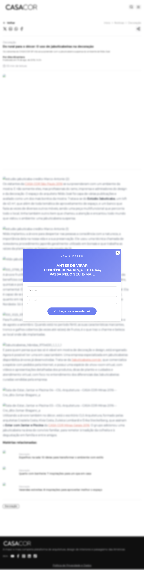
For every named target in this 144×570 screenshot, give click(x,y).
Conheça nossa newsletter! (72, 311)
